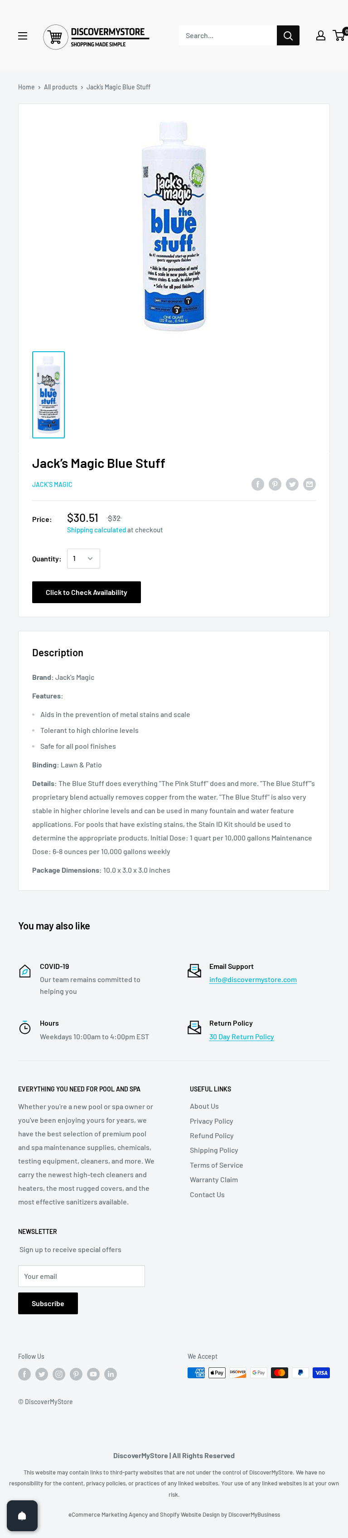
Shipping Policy (214, 1149)
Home (26, 87)
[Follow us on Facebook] (24, 1373)
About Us (204, 1105)
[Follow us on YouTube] (93, 1373)
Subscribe (48, 1303)
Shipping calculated (96, 530)
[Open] (22, 1515)
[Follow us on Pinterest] (76, 1373)
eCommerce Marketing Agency (108, 1514)
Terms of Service (216, 1164)
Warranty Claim (214, 1179)
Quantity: (47, 558)
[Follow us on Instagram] (59, 1373)
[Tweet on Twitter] (292, 484)
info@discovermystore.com (253, 979)
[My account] (320, 35)
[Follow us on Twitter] (41, 1373)
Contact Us (207, 1194)
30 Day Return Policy (241, 1036)
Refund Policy (212, 1135)
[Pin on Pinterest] (275, 484)
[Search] (288, 35)
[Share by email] (309, 484)
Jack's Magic (52, 484)
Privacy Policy (211, 1120)
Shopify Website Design (190, 1514)
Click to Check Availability (86, 592)
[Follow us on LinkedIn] (110, 1373)
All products (60, 87)
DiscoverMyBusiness (254, 1514)
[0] (339, 35)
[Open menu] (22, 35)
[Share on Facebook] (257, 484)
